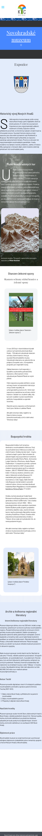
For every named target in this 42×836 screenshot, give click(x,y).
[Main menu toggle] (3, 7)
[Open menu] (21, 45)
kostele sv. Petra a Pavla (14, 489)
